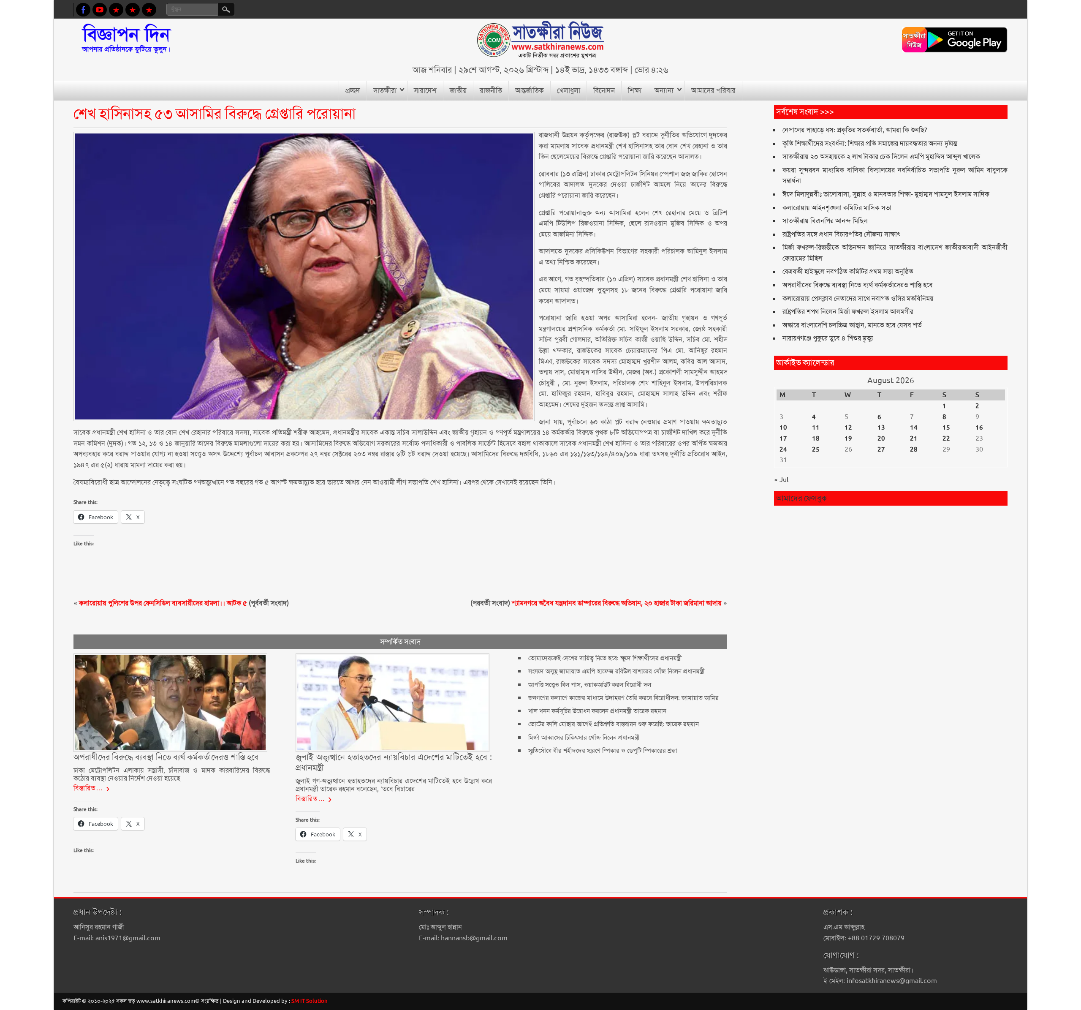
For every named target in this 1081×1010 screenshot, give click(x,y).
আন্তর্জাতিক (529, 90)
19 (848, 438)
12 (848, 427)
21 (914, 438)
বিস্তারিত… (88, 788)
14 (914, 427)
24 (783, 449)
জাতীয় (458, 90)
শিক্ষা (634, 90)
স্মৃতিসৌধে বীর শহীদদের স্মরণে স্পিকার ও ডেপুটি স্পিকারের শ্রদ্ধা (602, 750)
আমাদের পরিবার (713, 90)
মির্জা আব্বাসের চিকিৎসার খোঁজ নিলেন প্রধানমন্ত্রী (584, 737)
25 (816, 449)
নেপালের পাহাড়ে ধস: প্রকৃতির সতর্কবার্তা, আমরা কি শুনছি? (854, 129)
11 (816, 427)
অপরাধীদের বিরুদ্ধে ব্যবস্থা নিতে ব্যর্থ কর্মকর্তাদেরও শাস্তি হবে (857, 284)
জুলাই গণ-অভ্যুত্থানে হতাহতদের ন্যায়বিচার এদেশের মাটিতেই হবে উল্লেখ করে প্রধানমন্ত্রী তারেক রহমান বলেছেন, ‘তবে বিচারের (394, 784)
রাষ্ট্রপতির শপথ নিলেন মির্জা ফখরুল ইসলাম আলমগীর (847, 311)
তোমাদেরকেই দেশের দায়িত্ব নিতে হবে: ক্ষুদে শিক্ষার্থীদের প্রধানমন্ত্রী (605, 658)
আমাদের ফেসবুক (801, 498)
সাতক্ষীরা (385, 90)
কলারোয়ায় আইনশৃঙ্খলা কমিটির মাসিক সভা (836, 207)
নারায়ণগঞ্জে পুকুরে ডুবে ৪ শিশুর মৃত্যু (827, 338)
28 (914, 449)
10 (783, 427)
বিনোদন (604, 90)
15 (946, 427)
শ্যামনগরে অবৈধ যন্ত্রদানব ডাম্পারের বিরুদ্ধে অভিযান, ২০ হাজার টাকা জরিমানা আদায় (617, 603)
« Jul (781, 479)
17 (783, 438)
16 (979, 427)
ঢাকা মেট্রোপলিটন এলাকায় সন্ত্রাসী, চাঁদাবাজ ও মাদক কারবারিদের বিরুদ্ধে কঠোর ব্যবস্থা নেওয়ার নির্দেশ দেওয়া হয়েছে (171, 774)
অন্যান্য (664, 90)
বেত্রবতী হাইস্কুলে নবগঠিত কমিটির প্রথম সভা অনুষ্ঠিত (847, 271)
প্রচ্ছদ (352, 90)
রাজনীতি (491, 90)
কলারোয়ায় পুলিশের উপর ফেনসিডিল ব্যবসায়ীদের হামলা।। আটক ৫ (163, 603)
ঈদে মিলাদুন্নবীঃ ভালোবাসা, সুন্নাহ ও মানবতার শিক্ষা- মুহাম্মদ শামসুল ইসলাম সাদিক (885, 194)
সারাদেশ (425, 90)
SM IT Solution (309, 1001)
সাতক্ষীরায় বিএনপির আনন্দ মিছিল (825, 220)
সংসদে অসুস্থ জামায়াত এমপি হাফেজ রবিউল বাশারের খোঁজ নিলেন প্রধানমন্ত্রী (616, 671)
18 (816, 438)
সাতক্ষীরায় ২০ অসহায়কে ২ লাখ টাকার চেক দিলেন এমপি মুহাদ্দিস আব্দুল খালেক (881, 156)
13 (881, 427)
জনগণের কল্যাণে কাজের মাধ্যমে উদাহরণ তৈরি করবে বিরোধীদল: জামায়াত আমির (623, 698)
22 (946, 438)
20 (881, 438)
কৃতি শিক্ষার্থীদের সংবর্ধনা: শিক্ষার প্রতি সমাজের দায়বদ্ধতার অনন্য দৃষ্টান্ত (869, 143)
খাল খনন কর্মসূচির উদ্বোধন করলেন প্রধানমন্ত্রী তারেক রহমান (597, 711)
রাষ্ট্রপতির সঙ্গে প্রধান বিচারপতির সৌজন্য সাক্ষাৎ (841, 234)
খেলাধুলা (568, 90)
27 (881, 449)
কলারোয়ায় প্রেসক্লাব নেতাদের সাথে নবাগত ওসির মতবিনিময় (858, 298)
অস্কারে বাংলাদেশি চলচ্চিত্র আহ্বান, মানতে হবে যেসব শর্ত (852, 325)
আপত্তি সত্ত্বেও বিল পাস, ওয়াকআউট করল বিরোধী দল (589, 685)
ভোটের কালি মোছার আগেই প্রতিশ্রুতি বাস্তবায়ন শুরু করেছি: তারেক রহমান (613, 724)
